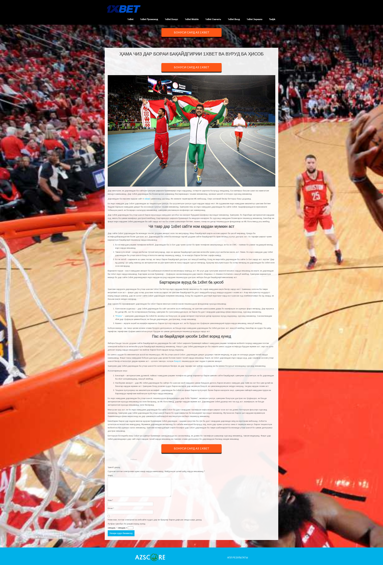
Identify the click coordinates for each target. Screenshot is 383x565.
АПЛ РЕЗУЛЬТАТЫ (237, 557)
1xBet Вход (234, 19)
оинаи (147, 199)
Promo (119, 316)
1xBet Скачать (213, 19)
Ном (110, 500)
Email (111, 508)
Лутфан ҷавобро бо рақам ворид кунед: (127, 524)
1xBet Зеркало (254, 19)
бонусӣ (177, 361)
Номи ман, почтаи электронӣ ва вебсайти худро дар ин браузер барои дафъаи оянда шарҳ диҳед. (155, 520)
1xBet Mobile (192, 19)
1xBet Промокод (149, 19)
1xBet (130, 19)
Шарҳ (110, 475)
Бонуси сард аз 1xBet (191, 32)
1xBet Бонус (171, 19)
